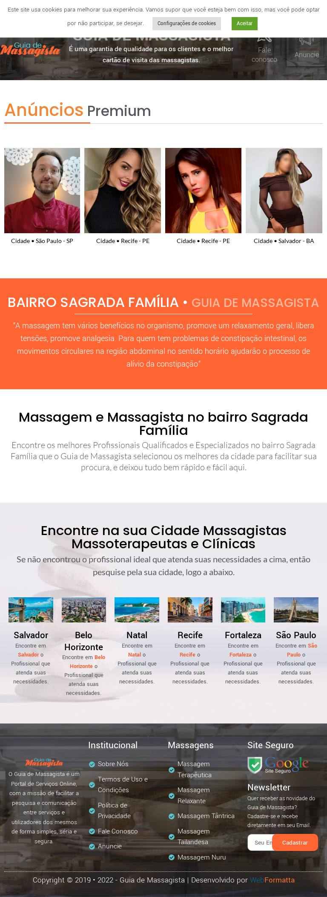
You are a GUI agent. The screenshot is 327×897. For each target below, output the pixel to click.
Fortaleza (243, 635)
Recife (190, 635)
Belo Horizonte (83, 641)
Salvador (31, 635)
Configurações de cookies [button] (187, 23)
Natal (136, 635)
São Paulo (296, 635)
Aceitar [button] (244, 23)
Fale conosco (264, 54)
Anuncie (307, 55)
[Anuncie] (306, 39)
